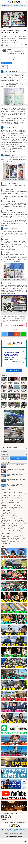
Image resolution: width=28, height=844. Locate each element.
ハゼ (20, 525)
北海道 (3, 536)
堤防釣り (4, 63)
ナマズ (15, 518)
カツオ (3, 530)
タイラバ (20, 497)
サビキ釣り (18, 507)
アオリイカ (10, 523)
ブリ (12, 513)
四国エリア (20, 541)
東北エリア (10, 536)
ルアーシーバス (12, 497)
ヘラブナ (9, 530)
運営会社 (6, 833)
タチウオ (21, 520)
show (5, 66)
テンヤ (12, 505)
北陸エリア (13, 538)
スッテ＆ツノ (5, 505)
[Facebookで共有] (11, 334)
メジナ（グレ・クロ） (20, 523)
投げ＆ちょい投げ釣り (7, 507)
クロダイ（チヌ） (6, 525)
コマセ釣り (12, 502)
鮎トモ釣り (4, 495)
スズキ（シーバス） (7, 518)
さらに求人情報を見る (14, 370)
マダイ (7, 513)
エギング (11, 495)
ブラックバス (16, 530)
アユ (20, 518)
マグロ (21, 528)
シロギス (15, 525)
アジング (4, 497)
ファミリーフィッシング (19, 492)
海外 (10, 544)
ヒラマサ (22, 513)
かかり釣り (19, 505)
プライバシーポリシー (13, 833)
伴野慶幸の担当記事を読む (14, 57)
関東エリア (17, 536)
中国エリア (12, 541)
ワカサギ (9, 528)
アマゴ (10, 520)
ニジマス (4, 520)
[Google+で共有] (17, 334)
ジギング (18, 500)
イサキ (17, 513)
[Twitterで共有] (4, 334)
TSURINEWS (12, 836)
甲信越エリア (5, 538)
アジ (3, 513)
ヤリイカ (15, 528)
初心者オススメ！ (6, 492)
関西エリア (4, 541)
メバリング (19, 495)
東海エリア (21, 538)
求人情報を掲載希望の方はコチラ (14, 344)
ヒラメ (3, 523)
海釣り (9, 63)
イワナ (15, 520)
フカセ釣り (4, 502)
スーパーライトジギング (8, 500)
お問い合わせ (19, 833)
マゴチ (3, 528)
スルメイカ (4, 515)
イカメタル (20, 502)
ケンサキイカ (12, 515)
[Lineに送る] (23, 334)
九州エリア (4, 544)
